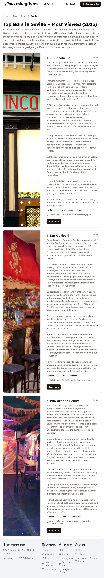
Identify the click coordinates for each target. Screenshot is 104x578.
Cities (15, 16)
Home (5, 16)
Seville (24, 16)
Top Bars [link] (35, 16)
